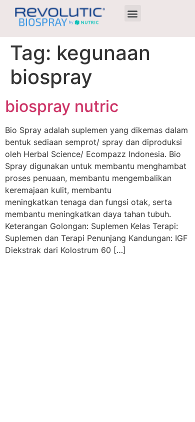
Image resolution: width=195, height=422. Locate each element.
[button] (132, 13)
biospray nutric (61, 106)
